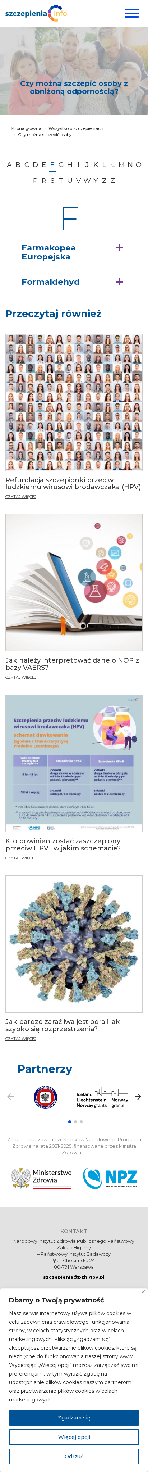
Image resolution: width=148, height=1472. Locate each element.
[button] (74, 252)
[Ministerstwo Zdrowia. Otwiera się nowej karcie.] (41, 1178)
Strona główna (26, 128)
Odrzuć (74, 1456)
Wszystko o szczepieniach (75, 128)
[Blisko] (143, 1291)
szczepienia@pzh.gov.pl (74, 1277)
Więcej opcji (74, 1437)
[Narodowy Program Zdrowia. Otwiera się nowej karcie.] (110, 1178)
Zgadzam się (74, 1417)
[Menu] (131, 13)
